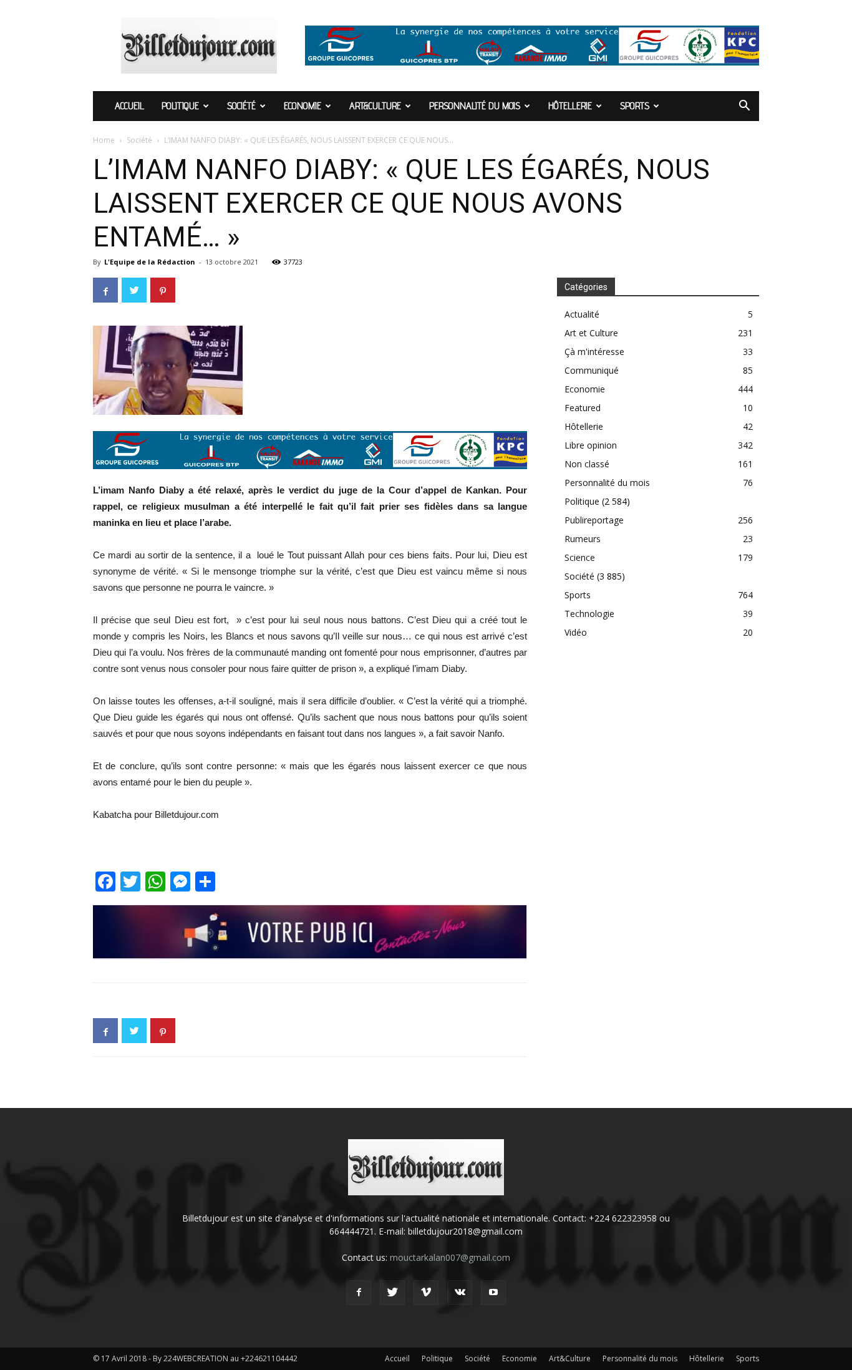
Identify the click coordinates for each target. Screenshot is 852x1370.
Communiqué (591, 370)
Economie (302, 106)
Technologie (589, 613)
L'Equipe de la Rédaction (149, 261)
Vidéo (575, 632)
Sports (634, 106)
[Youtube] (493, 1292)
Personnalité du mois (474, 106)
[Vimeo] (426, 1292)
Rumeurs (582, 539)
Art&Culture (375, 106)
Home (104, 140)
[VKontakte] (459, 1292)
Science (579, 557)
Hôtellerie (570, 106)
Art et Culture (591, 333)
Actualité (581, 314)
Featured (582, 408)
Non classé (586, 464)
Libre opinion (590, 445)
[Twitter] (392, 1292)
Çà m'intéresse (594, 351)
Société (241, 106)
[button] (744, 107)
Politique (180, 106)
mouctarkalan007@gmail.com (450, 1257)
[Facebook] (358, 1292)
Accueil (129, 106)
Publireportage (594, 520)
